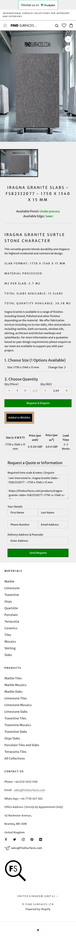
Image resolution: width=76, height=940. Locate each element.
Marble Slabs (13, 691)
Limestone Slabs (16, 711)
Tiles (7, 635)
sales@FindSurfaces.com (29, 790)
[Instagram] (23, 839)
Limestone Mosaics (18, 705)
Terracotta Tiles (15, 752)
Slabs (8, 655)
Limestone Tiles (15, 698)
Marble (9, 581)
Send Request (38, 553)
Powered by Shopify (38, 909)
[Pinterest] (31, 839)
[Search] (56, 25)
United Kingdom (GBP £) (36, 896)
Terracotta (11, 621)
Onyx (8, 601)
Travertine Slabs (15, 732)
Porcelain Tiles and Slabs (21, 745)
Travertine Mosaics (17, 725)
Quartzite (11, 608)
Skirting (10, 648)
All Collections (14, 758)
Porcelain (11, 615)
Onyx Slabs (12, 738)
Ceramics (11, 628)
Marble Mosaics (15, 685)
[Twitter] (14, 839)
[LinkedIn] (40, 839)
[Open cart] (71, 25)
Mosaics (10, 641)
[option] (38, 86)
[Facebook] (5, 839)
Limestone (12, 588)
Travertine (11, 595)
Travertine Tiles (15, 718)
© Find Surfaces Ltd (38, 904)
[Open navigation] (5, 25)
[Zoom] (68, 39)
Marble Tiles (13, 678)
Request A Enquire (38, 403)
